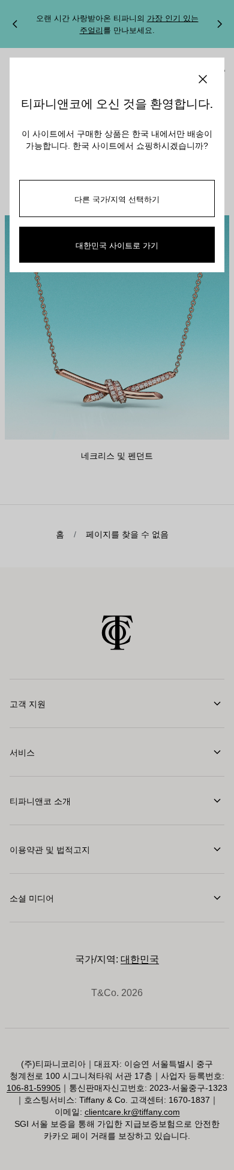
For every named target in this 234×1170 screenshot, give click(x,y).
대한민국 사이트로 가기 (117, 245)
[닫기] (203, 79)
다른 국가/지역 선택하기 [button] (117, 198)
